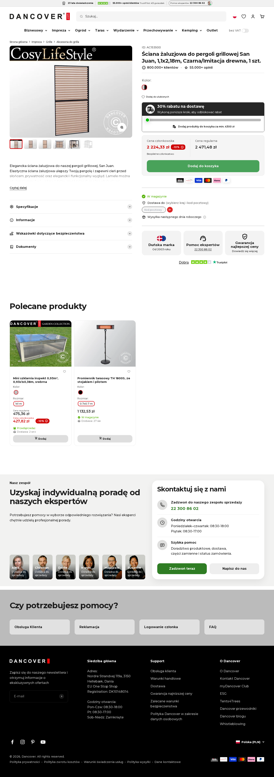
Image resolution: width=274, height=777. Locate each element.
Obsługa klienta (163, 671)
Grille (49, 41)
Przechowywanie (158, 30)
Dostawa (157, 686)
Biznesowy (33, 30)
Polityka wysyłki (138, 762)
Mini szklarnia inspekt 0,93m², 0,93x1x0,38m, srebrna (35, 380)
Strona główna (18, 41)
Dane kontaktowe (167, 762)
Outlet (212, 30)
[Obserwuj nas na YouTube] (43, 742)
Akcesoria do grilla (68, 41)
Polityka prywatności (25, 762)
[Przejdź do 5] (73, 144)
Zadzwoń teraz (182, 569)
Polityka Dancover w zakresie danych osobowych (174, 716)
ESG (223, 694)
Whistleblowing (232, 724)
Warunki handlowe (165, 678)
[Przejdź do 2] (30, 144)
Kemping (190, 30)
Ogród (80, 30)
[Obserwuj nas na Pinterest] (33, 742)
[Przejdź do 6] (88, 144)
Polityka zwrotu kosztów (62, 762)
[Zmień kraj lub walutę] (235, 16)
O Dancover (229, 671)
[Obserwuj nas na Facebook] (12, 742)
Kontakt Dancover (235, 678)
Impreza (59, 30)
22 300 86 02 (203, 249)
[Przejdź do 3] (45, 144)
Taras (100, 30)
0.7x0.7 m (86, 403)
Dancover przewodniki (238, 709)
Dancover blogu (233, 716)
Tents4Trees (230, 701)
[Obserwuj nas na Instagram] (22, 742)
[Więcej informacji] (204, 217)
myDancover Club (234, 686)
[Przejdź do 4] (59, 144)
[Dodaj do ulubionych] (65, 372)
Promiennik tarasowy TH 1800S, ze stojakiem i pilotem (103, 380)
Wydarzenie (124, 30)
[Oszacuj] (170, 210)
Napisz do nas (234, 569)
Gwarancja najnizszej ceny (171, 694)
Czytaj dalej (18, 188)
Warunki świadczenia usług (103, 762)
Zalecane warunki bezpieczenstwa (164, 703)
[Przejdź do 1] (16, 144)
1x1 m (18, 403)
